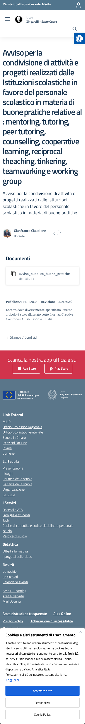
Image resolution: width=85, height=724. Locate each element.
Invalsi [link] (7, 448)
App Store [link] (29, 368)
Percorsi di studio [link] (15, 536)
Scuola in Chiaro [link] (14, 437)
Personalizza (42, 702)
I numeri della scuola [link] (17, 478)
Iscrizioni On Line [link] (15, 442)
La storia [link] (9, 494)
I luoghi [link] (8, 473)
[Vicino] (80, 631)
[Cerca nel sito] (74, 29)
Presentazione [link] (13, 468)
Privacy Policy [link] (13, 621)
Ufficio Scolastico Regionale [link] (22, 427)
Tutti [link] (6, 520)
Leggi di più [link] (13, 679)
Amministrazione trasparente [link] (25, 613)
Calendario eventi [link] (15, 582)
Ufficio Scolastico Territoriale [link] (23, 432)
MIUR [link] (7, 421)
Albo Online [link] (62, 613)
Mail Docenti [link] (12, 601)
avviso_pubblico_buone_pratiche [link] (44, 273)
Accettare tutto (42, 690)
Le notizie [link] (10, 571)
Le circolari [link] (10, 576)
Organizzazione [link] (14, 489)
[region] (42, 676)
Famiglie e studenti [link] (16, 515)
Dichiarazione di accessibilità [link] (51, 621)
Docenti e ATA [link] (13, 509)
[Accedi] (78, 5)
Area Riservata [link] (13, 596)
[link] (79, 38)
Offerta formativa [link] (15, 551)
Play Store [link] (61, 368)
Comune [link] (9, 453)
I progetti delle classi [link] (17, 556)
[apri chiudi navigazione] (7, 19)
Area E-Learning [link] (14, 590)
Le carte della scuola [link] (17, 484)
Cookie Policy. (42, 714)
